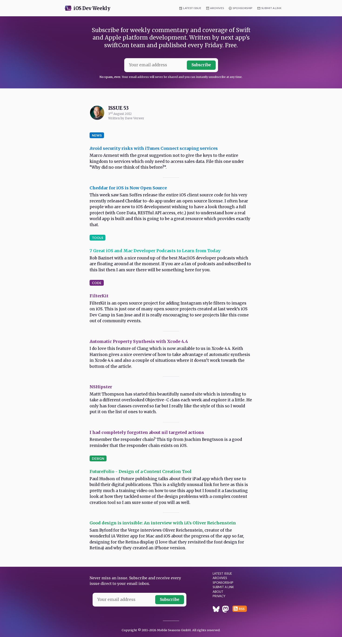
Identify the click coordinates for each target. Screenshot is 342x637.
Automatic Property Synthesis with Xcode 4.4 (139, 341)
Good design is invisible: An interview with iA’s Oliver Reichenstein (163, 523)
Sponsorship (242, 8)
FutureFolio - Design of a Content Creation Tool (140, 471)
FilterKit (99, 295)
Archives (217, 8)
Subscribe (201, 64)
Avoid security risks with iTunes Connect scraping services (154, 148)
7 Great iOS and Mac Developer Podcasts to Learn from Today (155, 250)
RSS (242, 609)
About (218, 591)
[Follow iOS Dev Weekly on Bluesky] (216, 610)
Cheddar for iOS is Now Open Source (128, 188)
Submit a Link (271, 8)
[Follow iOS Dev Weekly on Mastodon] (225, 610)
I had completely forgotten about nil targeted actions (147, 432)
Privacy (219, 596)
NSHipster (101, 386)
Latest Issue (192, 8)
